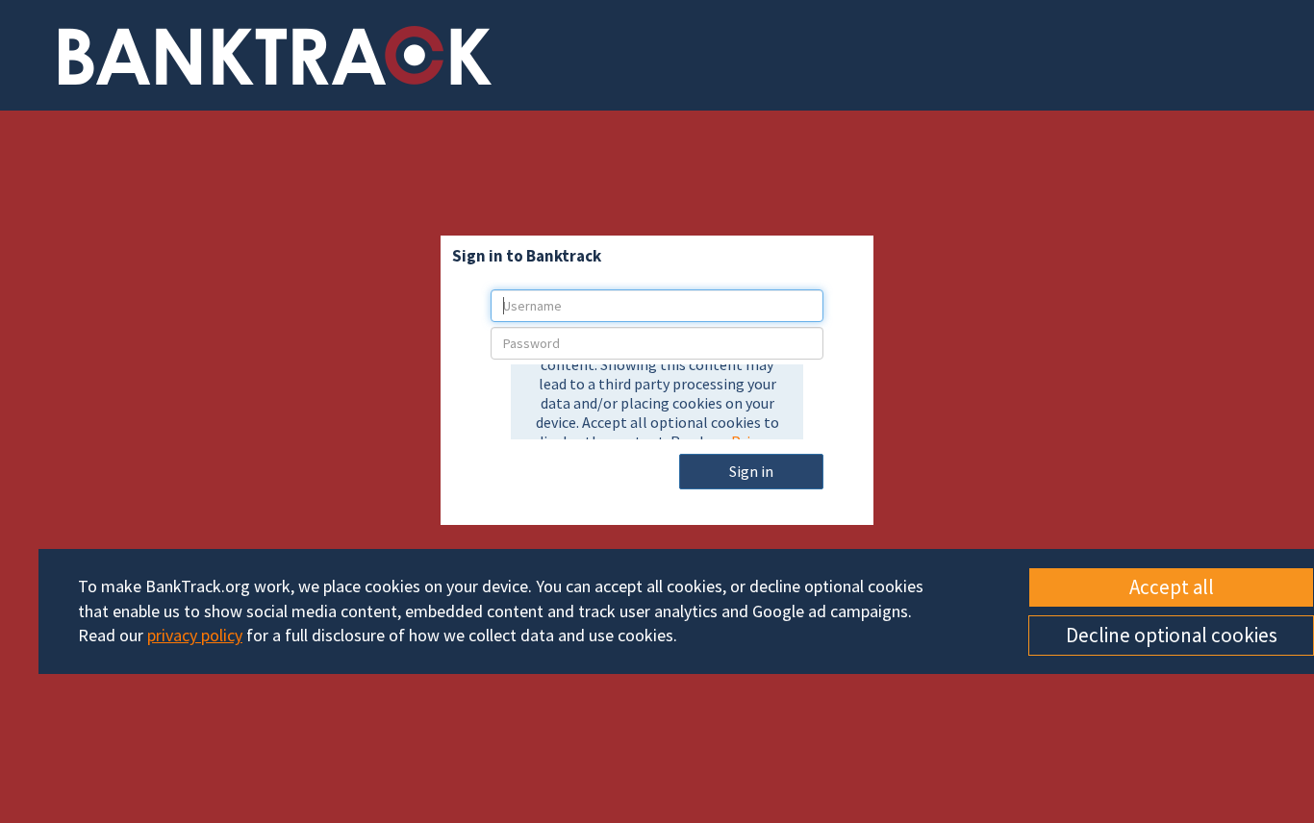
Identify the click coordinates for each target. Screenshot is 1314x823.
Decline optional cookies (1171, 635)
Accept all (1171, 587)
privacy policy (194, 635)
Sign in (751, 471)
